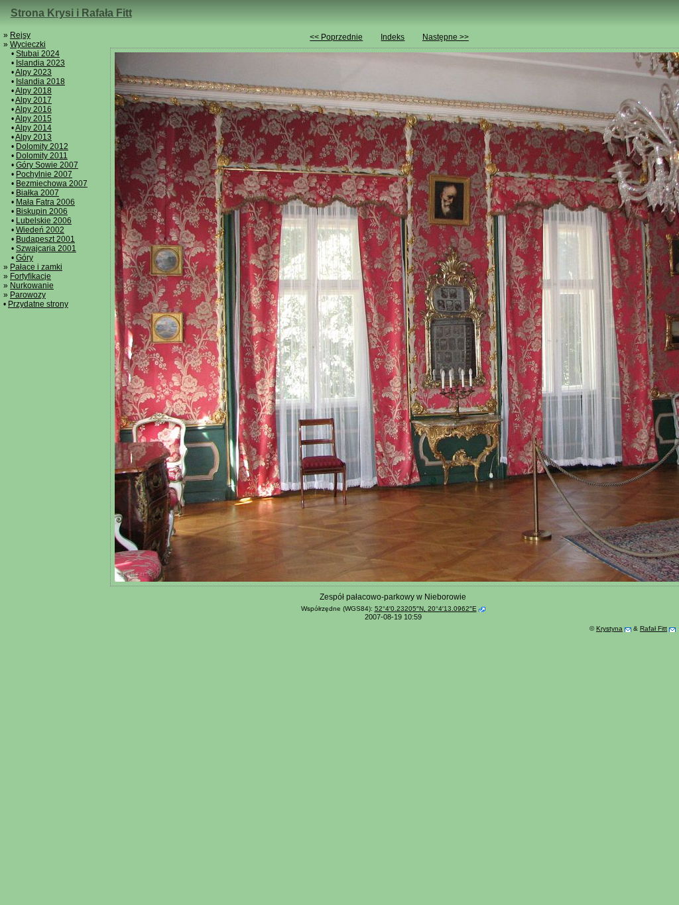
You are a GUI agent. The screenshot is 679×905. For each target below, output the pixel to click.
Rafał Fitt (653, 628)
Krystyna (609, 628)
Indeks (392, 37)
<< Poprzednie (336, 37)
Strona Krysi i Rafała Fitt (71, 13)
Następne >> (445, 37)
